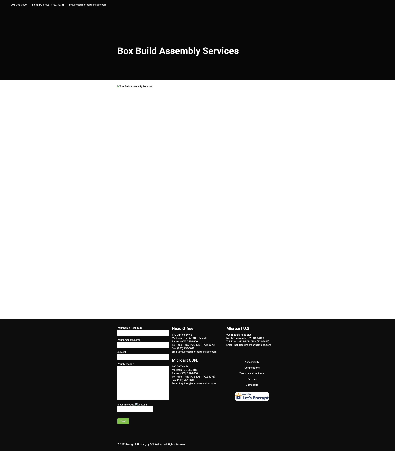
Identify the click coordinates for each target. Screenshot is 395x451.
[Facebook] (378, 4)
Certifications (252, 367)
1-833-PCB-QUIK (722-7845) (253, 341)
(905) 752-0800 (189, 341)
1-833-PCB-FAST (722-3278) (48, 4)
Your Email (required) (129, 340)
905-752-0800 (19, 4)
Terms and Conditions (251, 373)
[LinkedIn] (386, 4)
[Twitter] (382, 4)
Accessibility (252, 362)
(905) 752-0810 (185, 348)
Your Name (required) (129, 327)
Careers (252, 379)
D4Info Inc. (156, 444)
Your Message (125, 364)
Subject (121, 352)
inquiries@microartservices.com (87, 4)
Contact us (252, 384)
